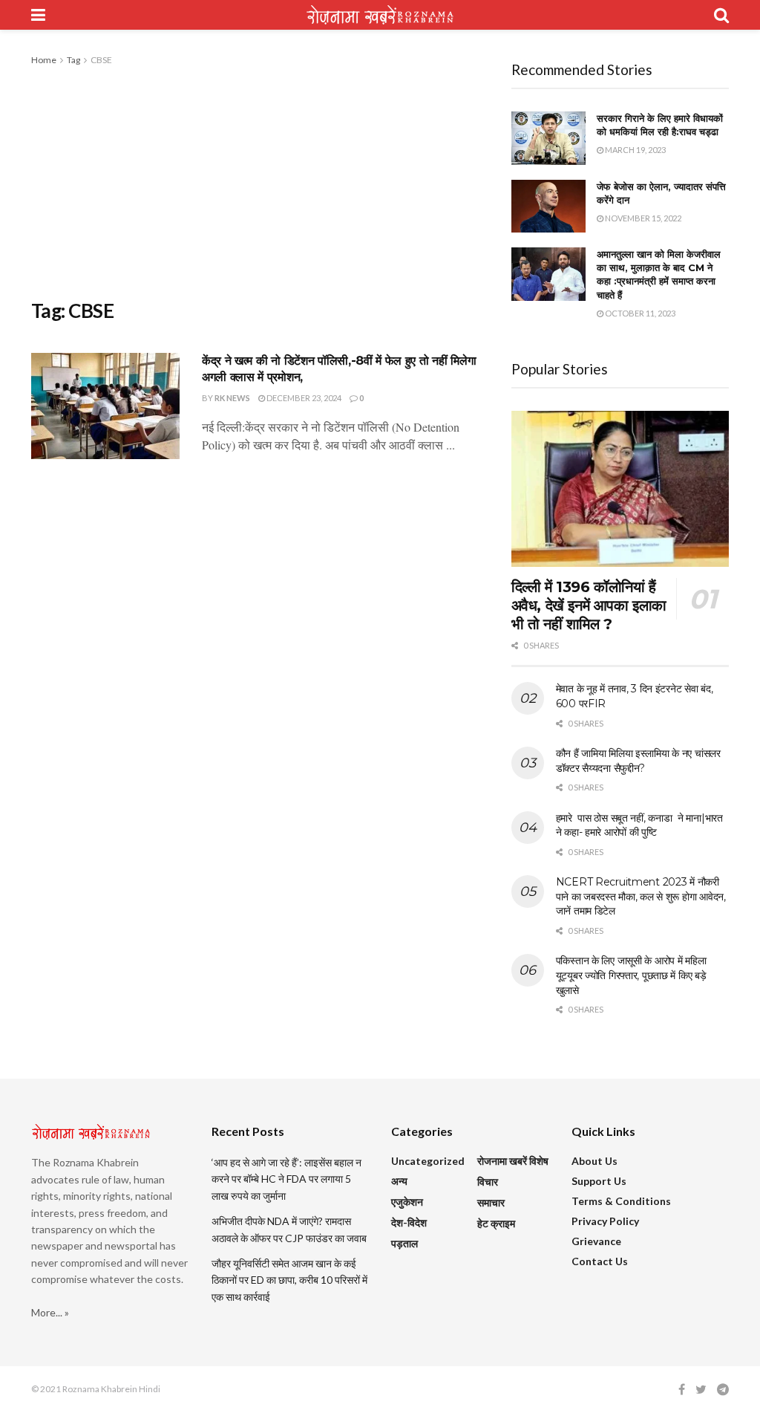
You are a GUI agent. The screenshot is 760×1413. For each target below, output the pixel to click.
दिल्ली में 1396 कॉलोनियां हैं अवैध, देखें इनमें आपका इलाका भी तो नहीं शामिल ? (588, 605)
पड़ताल (404, 1243)
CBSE (101, 59)
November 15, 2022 (642, 218)
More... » (50, 1312)
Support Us (598, 1181)
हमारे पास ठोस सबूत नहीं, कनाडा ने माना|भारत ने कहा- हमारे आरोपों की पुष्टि (639, 825)
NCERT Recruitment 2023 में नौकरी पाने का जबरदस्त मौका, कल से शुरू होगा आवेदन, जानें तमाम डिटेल (641, 896)
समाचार (491, 1202)
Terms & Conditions (621, 1201)
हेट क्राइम (496, 1223)
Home (43, 59)
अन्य (399, 1181)
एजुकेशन (407, 1201)
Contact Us (599, 1261)
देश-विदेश (409, 1222)
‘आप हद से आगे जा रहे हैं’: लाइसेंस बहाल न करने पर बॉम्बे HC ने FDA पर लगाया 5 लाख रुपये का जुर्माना (286, 1179)
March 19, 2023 (634, 150)
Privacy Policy (605, 1221)
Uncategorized (428, 1160)
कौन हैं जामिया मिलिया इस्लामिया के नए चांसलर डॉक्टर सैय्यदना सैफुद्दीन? (638, 761)
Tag (73, 59)
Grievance (596, 1241)
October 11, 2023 (639, 313)
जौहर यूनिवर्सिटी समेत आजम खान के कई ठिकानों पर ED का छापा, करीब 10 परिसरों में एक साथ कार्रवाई (289, 1280)
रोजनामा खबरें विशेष (512, 1160)
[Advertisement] (260, 180)
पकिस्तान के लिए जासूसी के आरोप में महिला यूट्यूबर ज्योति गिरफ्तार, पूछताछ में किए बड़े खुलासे (631, 975)
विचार (487, 1181)
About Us (594, 1160)
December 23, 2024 (303, 398)
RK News (232, 398)
